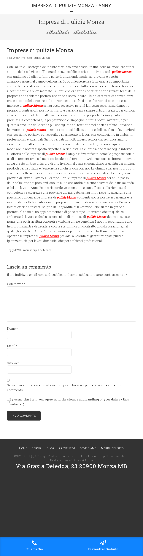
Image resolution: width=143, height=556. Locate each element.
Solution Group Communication (106, 456)
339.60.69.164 (58, 31)
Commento (16, 284)
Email (12, 346)
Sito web (13, 363)
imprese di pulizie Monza (35, 57)
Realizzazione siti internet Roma (71, 460)
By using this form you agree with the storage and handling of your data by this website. (69, 401)
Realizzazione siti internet (65, 456)
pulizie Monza (121, 72)
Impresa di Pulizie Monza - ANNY (71, 5)
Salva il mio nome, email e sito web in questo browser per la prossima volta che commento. (64, 387)
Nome (12, 328)
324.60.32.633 (85, 31)
